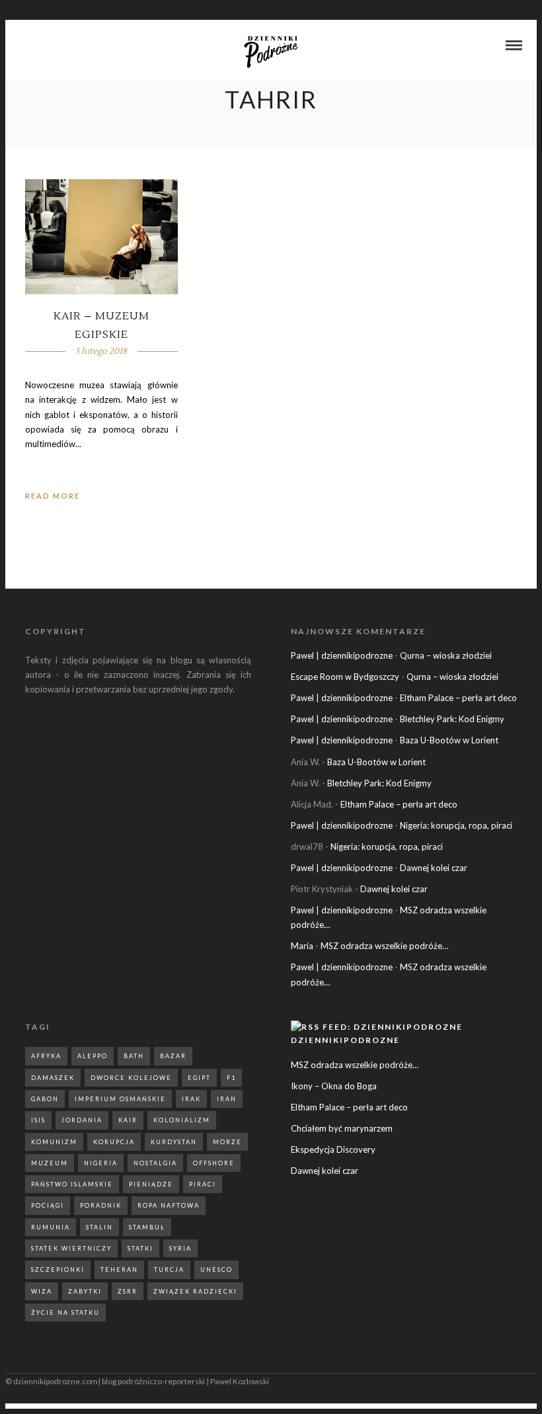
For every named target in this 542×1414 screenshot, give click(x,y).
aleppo (92, 1056)
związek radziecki (195, 1291)
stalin (99, 1227)
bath (134, 1056)
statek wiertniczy (71, 1248)
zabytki (85, 1291)
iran (227, 1098)
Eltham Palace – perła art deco (458, 697)
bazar (173, 1056)
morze (227, 1141)
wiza (41, 1291)
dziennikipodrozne (345, 1040)
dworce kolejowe (131, 1077)
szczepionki (58, 1269)
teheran (119, 1269)
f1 (231, 1077)
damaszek (53, 1077)
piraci (202, 1184)
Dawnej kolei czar (433, 867)
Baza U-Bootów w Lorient (449, 740)
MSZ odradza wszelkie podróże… (384, 945)
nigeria (101, 1163)
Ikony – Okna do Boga (334, 1086)
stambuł (147, 1227)
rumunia (50, 1227)
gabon (45, 1098)
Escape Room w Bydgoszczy (345, 676)
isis (38, 1120)
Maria (302, 945)
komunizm (54, 1141)
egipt (199, 1077)
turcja (169, 1269)
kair (127, 1120)
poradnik (101, 1205)
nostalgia (155, 1163)
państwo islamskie (72, 1184)
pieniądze (151, 1184)
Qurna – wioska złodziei (446, 655)
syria (180, 1248)
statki (140, 1248)
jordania (81, 1120)
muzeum (49, 1163)
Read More (52, 495)
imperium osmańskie (120, 1098)
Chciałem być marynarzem (342, 1128)
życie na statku (65, 1312)
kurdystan (174, 1141)
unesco (216, 1269)
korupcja (114, 1141)
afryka (46, 1056)
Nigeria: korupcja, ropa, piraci (456, 825)
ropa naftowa (168, 1205)
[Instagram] (42, 46)
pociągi (47, 1205)
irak (191, 1098)
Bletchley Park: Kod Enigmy (452, 719)
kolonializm (181, 1120)
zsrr (127, 1291)
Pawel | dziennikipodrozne (342, 655)
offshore (214, 1163)
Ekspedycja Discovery (333, 1149)
